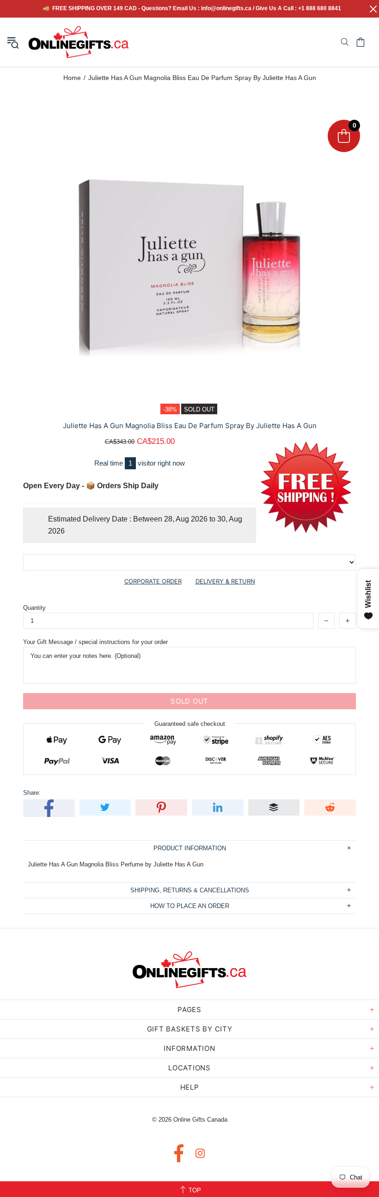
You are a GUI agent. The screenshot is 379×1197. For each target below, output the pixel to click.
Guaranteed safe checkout (189, 723)
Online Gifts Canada (78, 42)
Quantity (34, 607)
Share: (32, 792)
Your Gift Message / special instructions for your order (95, 641)
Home (72, 77)
